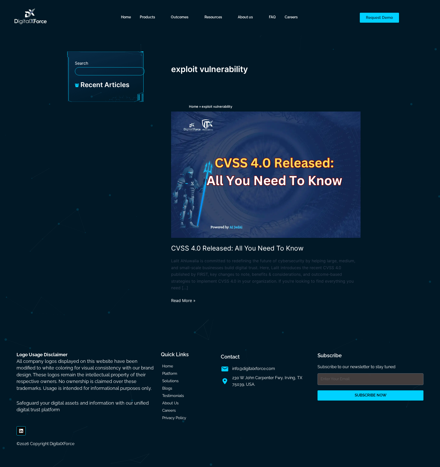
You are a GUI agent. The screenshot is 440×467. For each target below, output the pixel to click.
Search (81, 63)
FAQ (272, 17)
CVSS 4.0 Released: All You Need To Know (237, 248)
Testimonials (173, 395)
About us (245, 17)
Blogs (167, 388)
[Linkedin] (21, 430)
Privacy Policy (174, 418)
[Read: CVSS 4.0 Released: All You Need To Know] (266, 174)
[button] (151, 17)
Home (126, 17)
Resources (213, 17)
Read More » (183, 300)
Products (147, 17)
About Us (170, 403)
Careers (291, 17)
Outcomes (179, 17)
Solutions (170, 381)
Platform (169, 373)
